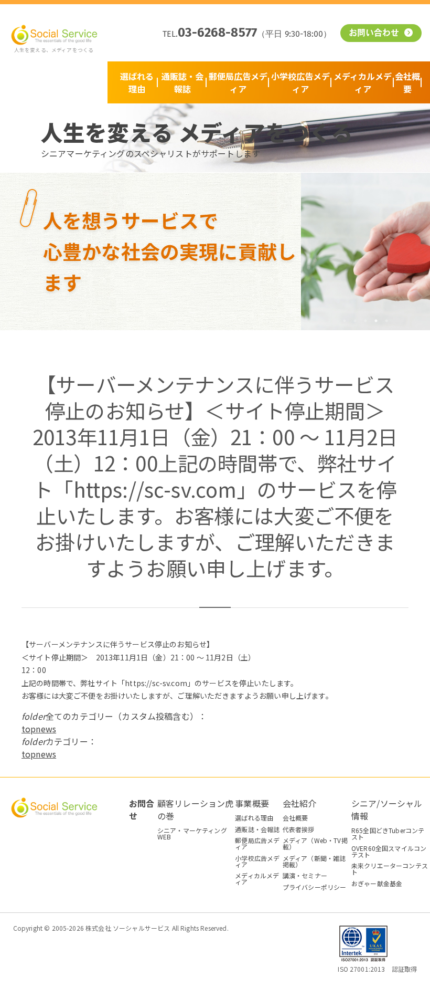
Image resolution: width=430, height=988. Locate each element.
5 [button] (386, 321)
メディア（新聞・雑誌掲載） (314, 861)
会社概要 (407, 82)
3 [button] (365, 321)
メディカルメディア (363, 82)
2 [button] (355, 321)
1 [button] (344, 321)
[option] (365, 251)
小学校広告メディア (300, 82)
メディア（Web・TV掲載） (315, 843)
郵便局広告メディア (238, 82)
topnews (39, 728)
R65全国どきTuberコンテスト (387, 833)
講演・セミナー (305, 875)
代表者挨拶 (299, 829)
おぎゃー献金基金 (376, 883)
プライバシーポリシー (315, 886)
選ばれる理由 (137, 82)
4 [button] (376, 321)
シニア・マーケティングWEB (192, 833)
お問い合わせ (375, 33)
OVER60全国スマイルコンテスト (388, 851)
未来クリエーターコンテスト (389, 868)
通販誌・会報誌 (182, 82)
